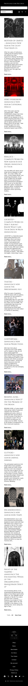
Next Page (18, 615)
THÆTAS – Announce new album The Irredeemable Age (13, 286)
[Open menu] (26, 12)
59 (12, 615)
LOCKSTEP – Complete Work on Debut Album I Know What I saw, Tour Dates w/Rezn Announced (13, 225)
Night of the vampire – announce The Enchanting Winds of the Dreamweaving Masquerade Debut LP (13, 578)
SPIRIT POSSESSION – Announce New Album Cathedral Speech (13, 103)
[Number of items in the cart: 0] (22, 11)
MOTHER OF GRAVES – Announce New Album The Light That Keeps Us (13, 44)
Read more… (8, 74)
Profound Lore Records (14, 3)
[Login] (19, 11)
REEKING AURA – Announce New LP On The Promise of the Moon (13, 401)
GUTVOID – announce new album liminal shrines (12, 456)
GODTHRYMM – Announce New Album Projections (13, 341)
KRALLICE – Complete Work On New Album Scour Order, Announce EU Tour (13, 162)
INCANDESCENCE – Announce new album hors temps (13, 512)
